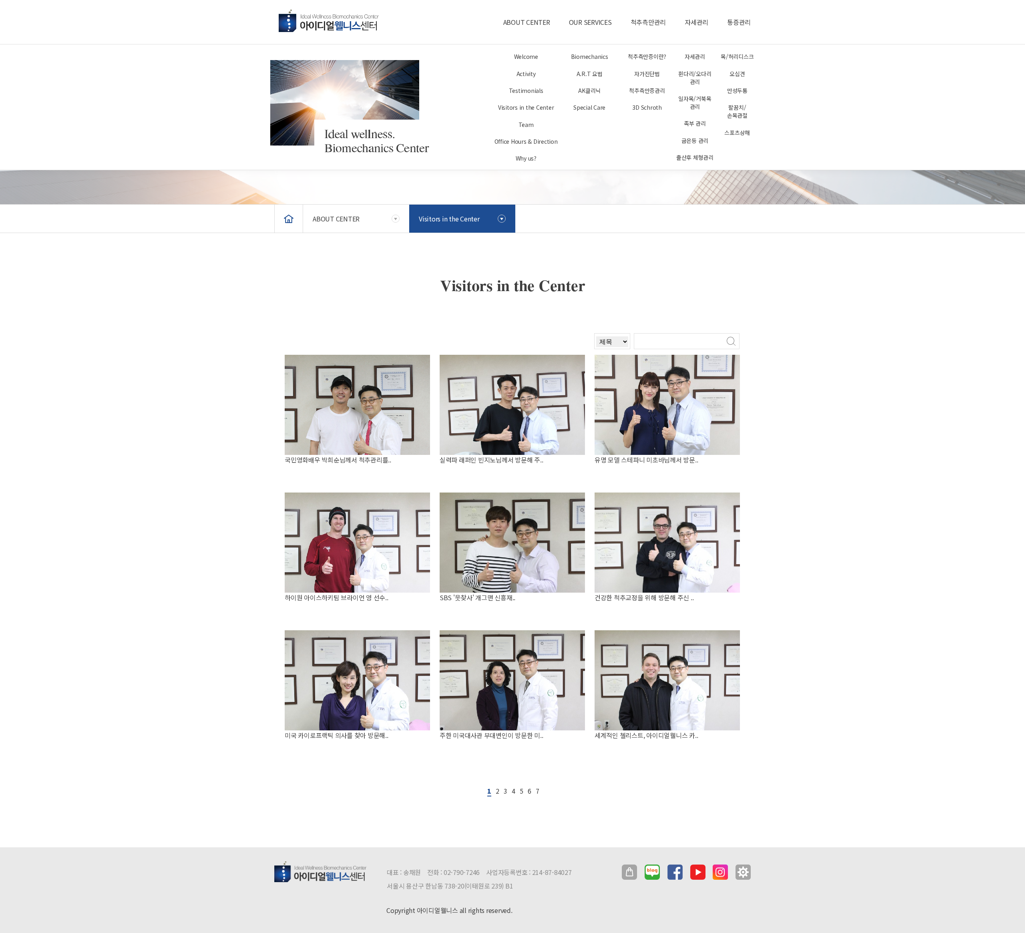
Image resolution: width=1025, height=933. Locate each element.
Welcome (526, 56)
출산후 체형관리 (694, 157)
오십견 (737, 74)
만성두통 (737, 90)
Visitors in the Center (526, 107)
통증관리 (739, 22)
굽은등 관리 (695, 141)
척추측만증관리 (647, 90)
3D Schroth (647, 107)
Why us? (526, 158)
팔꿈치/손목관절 (737, 111)
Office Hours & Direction (526, 141)
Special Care (589, 107)
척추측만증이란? (647, 56)
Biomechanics (589, 56)
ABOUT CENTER (526, 22)
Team (526, 125)
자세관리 (696, 22)
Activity (526, 74)
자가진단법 (647, 74)
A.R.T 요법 (590, 74)
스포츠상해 (737, 133)
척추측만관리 (648, 22)
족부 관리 (695, 123)
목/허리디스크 (737, 56)
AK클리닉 (589, 90)
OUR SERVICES (590, 22)
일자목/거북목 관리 (694, 103)
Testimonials (526, 90)
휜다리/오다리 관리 (694, 78)
